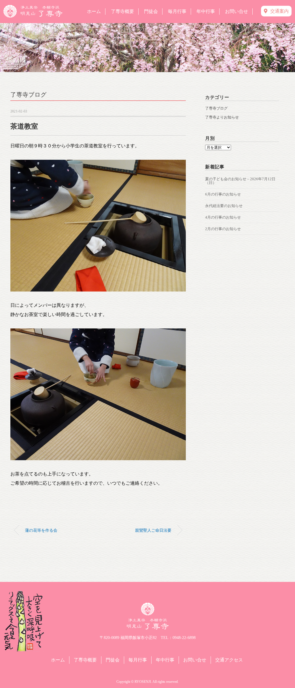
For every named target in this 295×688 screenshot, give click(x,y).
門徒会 (151, 11)
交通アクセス (229, 659)
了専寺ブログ (28, 94)
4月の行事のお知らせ (223, 217)
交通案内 (279, 11)
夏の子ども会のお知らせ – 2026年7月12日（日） (240, 181)
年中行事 (205, 11)
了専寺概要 (122, 11)
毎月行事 (177, 11)
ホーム (94, 11)
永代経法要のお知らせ (224, 206)
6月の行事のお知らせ (223, 194)
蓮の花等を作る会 (41, 530)
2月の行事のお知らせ (223, 229)
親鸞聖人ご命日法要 (153, 530)
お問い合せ (236, 11)
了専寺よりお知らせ (222, 117)
